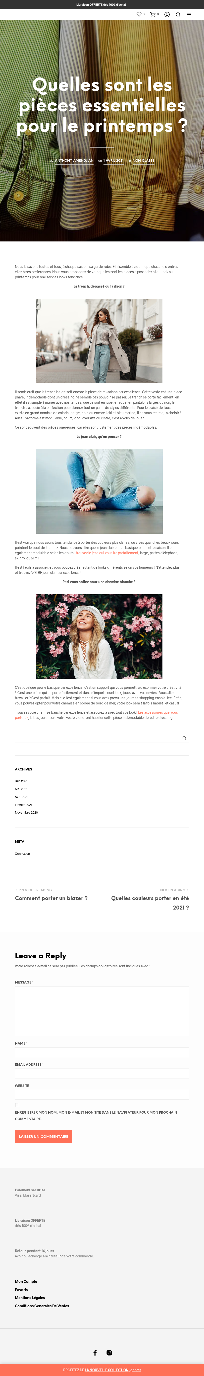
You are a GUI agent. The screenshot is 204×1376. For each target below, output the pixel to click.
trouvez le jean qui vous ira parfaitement (107, 553)
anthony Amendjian (74, 160)
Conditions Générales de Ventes (42, 1305)
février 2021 (23, 805)
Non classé (143, 160)
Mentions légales (30, 1297)
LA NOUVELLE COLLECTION (107, 1370)
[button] (140, 14)
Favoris (21, 1289)
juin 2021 (21, 781)
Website (22, 1086)
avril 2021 (21, 797)
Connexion (22, 853)
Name (21, 1043)
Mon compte (26, 1281)
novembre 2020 (26, 812)
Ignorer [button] (135, 1370)
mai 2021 (21, 789)
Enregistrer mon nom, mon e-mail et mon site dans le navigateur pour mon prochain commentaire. (96, 1116)
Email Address (29, 1065)
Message (24, 982)
